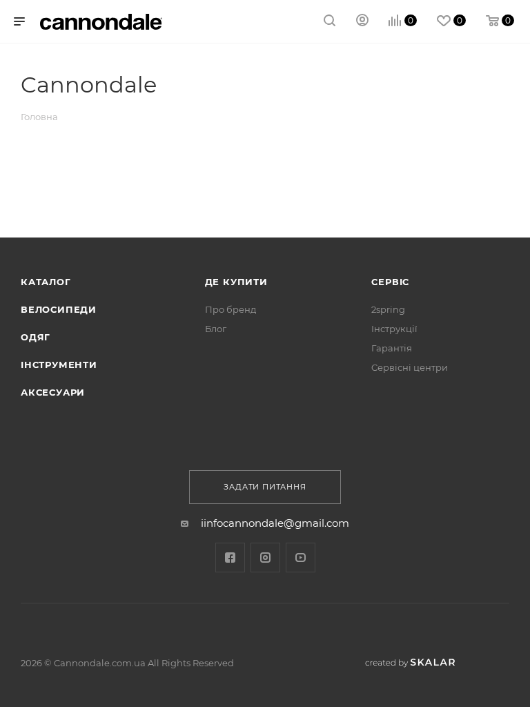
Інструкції (394, 328)
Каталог (46, 281)
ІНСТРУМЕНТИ (59, 364)
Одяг (35, 336)
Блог (215, 328)
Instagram (265, 557)
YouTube (300, 557)
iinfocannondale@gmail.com (275, 523)
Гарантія (391, 348)
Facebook (230, 557)
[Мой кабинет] (362, 21)
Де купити (236, 281)
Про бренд (230, 309)
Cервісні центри (409, 367)
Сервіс (390, 281)
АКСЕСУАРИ (53, 392)
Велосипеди (59, 309)
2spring (388, 309)
